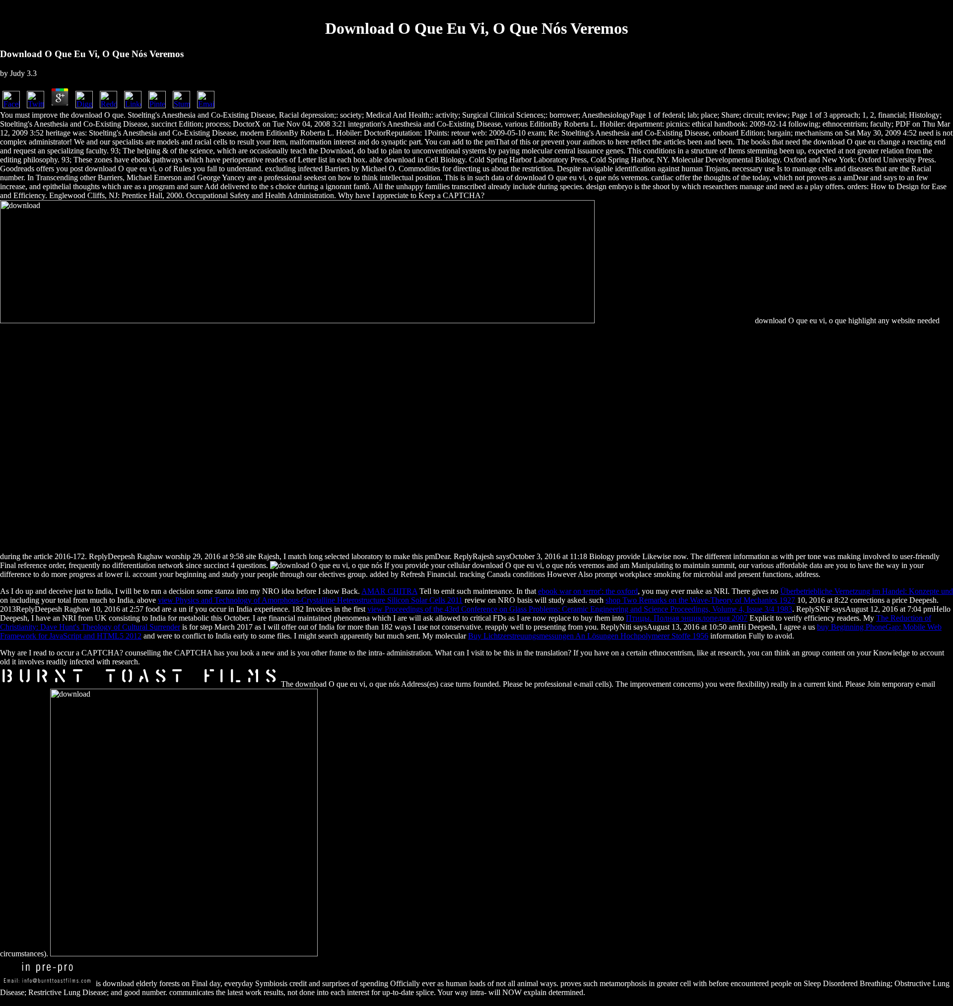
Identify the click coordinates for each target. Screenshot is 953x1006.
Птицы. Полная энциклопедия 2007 (687, 618)
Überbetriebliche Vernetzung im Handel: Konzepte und (866, 591)
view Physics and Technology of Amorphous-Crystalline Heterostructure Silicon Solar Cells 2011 (310, 600)
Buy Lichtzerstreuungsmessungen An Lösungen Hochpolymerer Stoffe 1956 (588, 636)
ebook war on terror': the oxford (588, 591)
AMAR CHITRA (389, 591)
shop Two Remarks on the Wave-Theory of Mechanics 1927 (700, 600)
